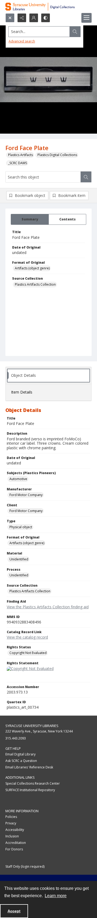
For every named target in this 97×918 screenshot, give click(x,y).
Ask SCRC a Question (21, 760)
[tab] (29, 219)
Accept (14, 911)
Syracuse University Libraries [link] (31, 725)
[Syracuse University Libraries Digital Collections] (48, 7)
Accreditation (15, 842)
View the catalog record (27, 637)
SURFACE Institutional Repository (30, 790)
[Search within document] (86, 176)
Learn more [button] (56, 895)
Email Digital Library (20, 754)
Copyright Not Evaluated (28, 652)
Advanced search (22, 41)
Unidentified (18, 559)
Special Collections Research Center (32, 783)
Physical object (20, 527)
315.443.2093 (15, 738)
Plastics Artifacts (20, 155)
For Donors (14, 849)
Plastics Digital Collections (57, 155)
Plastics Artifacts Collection (35, 284)
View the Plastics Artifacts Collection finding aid (48, 606)
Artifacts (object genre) (32, 268)
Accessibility (14, 829)
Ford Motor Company (26, 495)
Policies (11, 816)
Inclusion (12, 836)
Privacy (10, 823)
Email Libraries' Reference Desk (29, 767)
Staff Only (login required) (24, 866)
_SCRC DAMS (17, 163)
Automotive (18, 479)
